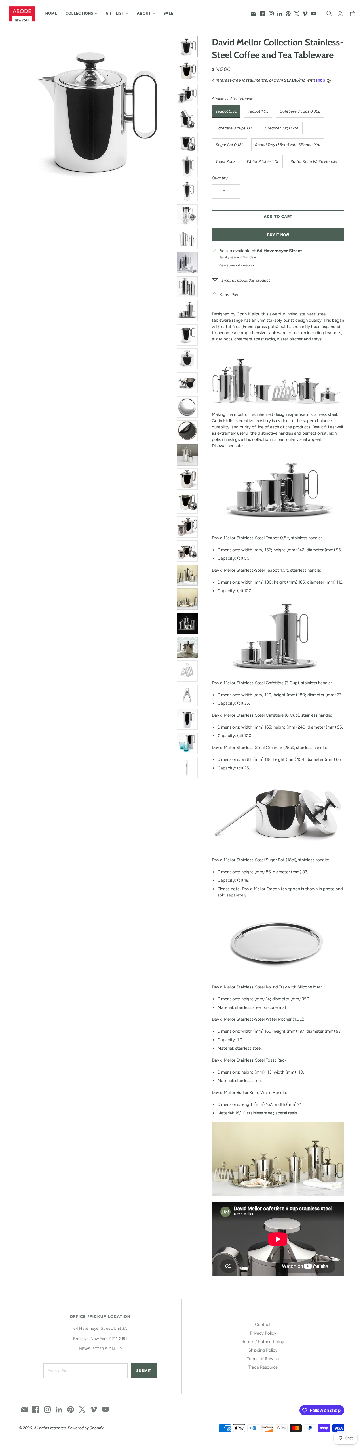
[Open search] (329, 13)
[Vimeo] (305, 13)
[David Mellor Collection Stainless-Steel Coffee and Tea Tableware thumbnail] (187, 455)
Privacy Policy (263, 1333)
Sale (168, 13)
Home (51, 13)
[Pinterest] (288, 13)
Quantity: (220, 178)
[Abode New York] (22, 14)
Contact (263, 1324)
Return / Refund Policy (263, 1341)
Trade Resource (263, 1367)
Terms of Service (263, 1358)
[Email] (253, 13)
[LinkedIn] (279, 13)
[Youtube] (313, 13)
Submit (143, 1370)
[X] (296, 13)
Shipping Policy (262, 1350)
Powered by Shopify (85, 1428)
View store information (236, 265)
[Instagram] (271, 13)
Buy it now (278, 235)
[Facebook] (262, 13)
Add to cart (278, 216)
